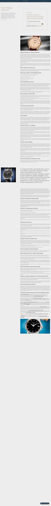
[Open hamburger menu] (49, 1)
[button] (42, 24)
